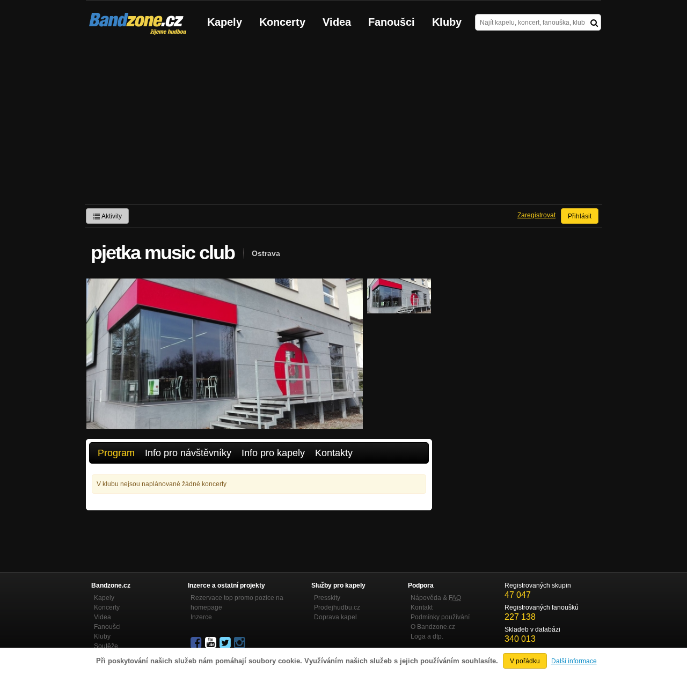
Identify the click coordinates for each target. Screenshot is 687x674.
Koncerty (282, 22)
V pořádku (525, 661)
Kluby (447, 22)
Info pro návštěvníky (188, 453)
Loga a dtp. (427, 636)
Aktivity (111, 216)
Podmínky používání (440, 617)
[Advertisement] (343, 124)
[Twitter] (226, 643)
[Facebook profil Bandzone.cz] (197, 643)
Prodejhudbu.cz (337, 607)
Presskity (327, 598)
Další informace (574, 661)
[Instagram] (240, 643)
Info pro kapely (273, 453)
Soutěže (106, 646)
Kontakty (334, 453)
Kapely (224, 22)
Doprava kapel (335, 617)
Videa (337, 22)
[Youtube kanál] (211, 643)
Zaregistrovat (536, 215)
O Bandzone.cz (433, 627)
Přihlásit (579, 216)
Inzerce (201, 617)
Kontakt (422, 607)
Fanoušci (391, 22)
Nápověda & (436, 598)
